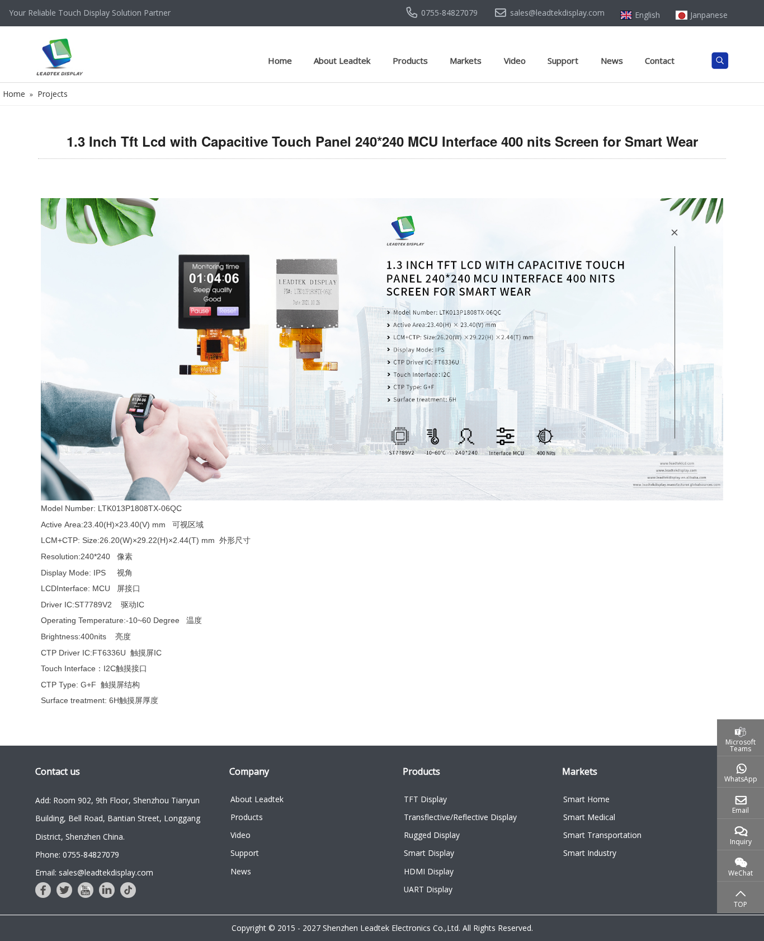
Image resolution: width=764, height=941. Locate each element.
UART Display (428, 889)
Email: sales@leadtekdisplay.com (94, 872)
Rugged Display (432, 835)
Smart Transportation (602, 835)
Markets (466, 60)
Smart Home (586, 799)
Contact (660, 60)
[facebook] (43, 890)
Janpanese (709, 15)
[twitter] (64, 890)
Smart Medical (589, 817)
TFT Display (425, 799)
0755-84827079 (449, 13)
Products (410, 60)
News (612, 60)
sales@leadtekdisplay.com (557, 13)
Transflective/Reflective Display (460, 817)
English (647, 15)
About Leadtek (342, 60)
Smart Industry (589, 853)
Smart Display (429, 853)
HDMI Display (429, 871)
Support (563, 60)
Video (515, 60)
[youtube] (85, 890)
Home (280, 60)
